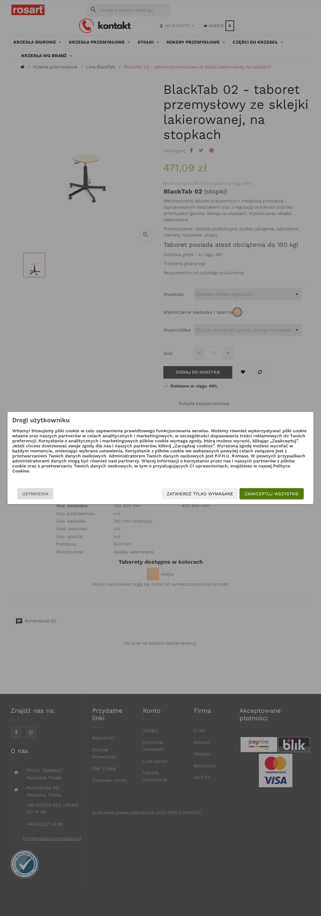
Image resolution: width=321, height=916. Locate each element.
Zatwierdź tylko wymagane (200, 493)
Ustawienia (35, 493)
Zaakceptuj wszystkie (272, 493)
